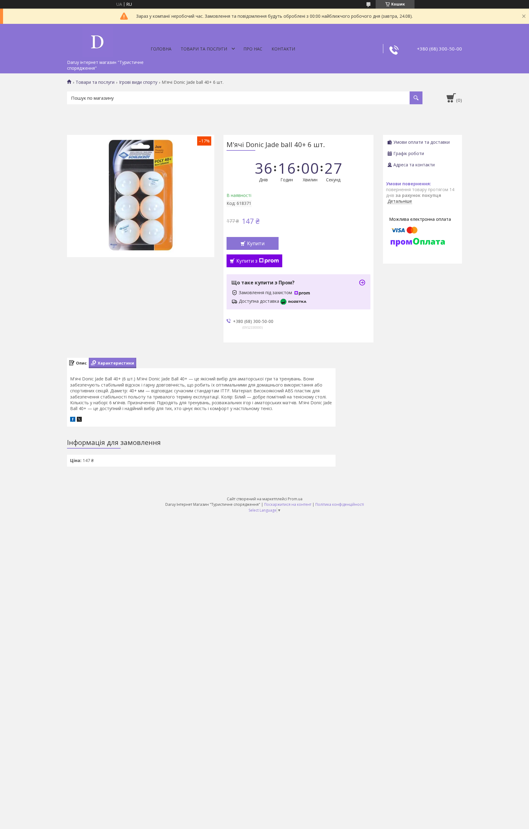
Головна (161, 49)
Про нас (252, 49)
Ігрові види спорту (138, 82)
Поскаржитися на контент (287, 504)
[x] (79, 420)
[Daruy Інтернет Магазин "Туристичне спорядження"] (97, 40)
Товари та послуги (204, 49)
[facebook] (72, 420)
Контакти (283, 49)
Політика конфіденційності (339, 504)
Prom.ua (295, 498)
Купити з (246, 260)
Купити (255, 243)
